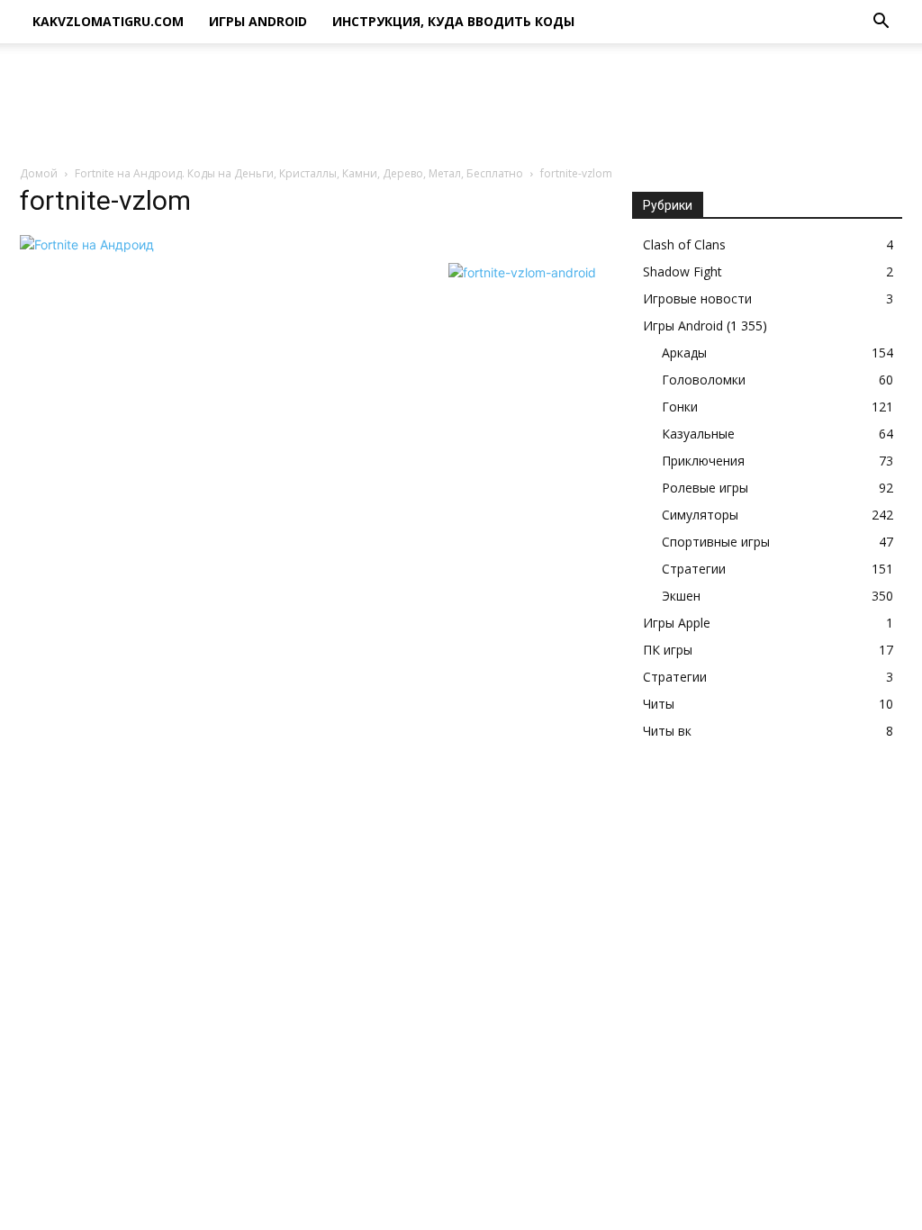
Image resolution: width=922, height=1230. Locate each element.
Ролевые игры (705, 487)
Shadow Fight (682, 271)
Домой (39, 173)
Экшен (681, 595)
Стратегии (694, 568)
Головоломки (704, 379)
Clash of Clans (684, 244)
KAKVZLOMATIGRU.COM (108, 21)
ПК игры (667, 649)
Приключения (703, 460)
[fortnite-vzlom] (87, 244)
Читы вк (667, 730)
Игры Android (258, 21)
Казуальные (698, 433)
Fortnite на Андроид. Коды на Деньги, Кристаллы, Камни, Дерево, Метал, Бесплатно (299, 173)
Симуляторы (700, 514)
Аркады (684, 352)
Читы (658, 703)
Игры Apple (676, 622)
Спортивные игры (716, 541)
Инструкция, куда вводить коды (453, 21)
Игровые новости (697, 298)
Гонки (680, 406)
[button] (880, 23)
